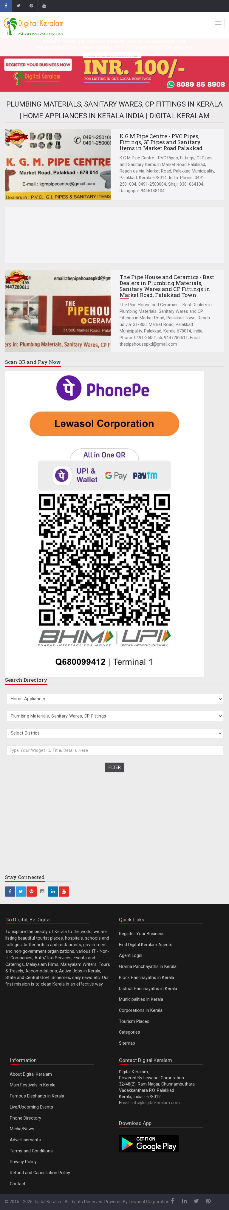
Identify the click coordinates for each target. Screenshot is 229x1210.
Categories (129, 1032)
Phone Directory (25, 1118)
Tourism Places (134, 1021)
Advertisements (25, 1140)
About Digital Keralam (31, 1074)
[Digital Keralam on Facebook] (6, 6)
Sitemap (127, 1043)
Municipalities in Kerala (141, 999)
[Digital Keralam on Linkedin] (53, 891)
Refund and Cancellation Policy (40, 1172)
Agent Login (130, 955)
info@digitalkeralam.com (155, 1102)
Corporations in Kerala (141, 1010)
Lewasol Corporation (149, 1201)
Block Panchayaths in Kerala (146, 977)
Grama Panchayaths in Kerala (148, 966)
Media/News (22, 1129)
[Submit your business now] (114, 62)
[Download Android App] (149, 1143)
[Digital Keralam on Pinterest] (31, 6)
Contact (17, 1183)
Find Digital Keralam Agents (145, 944)
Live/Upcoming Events (31, 1107)
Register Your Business (142, 933)
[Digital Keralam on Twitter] (18, 6)
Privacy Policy (23, 1161)
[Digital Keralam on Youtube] (44, 6)
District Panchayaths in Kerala (148, 988)
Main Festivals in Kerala (32, 1085)
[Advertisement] (114, 235)
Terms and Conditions (31, 1151)
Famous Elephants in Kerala (37, 1096)
